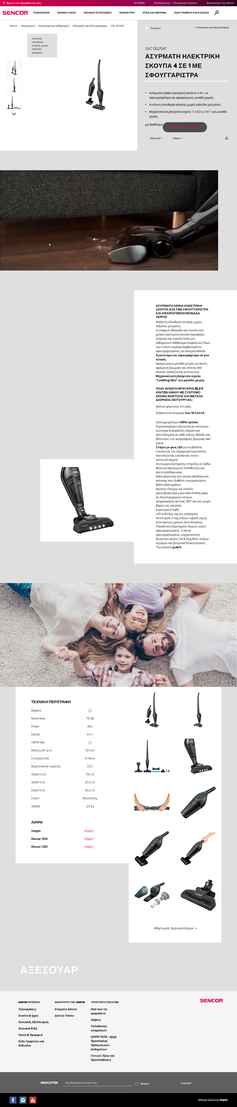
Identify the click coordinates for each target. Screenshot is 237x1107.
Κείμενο (145, 1083)
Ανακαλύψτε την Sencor (220, 3)
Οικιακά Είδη (27, 1028)
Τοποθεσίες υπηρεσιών (99, 1028)
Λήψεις (176, 138)
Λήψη (88, 831)
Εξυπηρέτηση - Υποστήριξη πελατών (175, 3)
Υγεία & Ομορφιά (30, 1035)
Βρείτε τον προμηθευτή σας (23, 3)
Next (14, 114)
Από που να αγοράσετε (99, 1011)
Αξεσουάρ (155, 138)
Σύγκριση (155, 28)
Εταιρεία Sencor (65, 1009)
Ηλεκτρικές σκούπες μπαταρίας (213, 27)
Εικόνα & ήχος (28, 1015)
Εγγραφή (186, 1082)
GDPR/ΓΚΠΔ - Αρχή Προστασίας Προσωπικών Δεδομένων (103, 1043)
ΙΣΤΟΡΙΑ (139, 3)
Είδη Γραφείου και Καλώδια (31, 1043)
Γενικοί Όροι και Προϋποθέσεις (103, 1058)
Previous (14, 53)
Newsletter (49, 1082)
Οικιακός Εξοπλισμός (33, 1022)
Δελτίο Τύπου (64, 1015)
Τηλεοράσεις (27, 1009)
